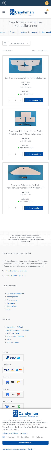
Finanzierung (12, 300)
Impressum (11, 303)
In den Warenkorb (34, 100)
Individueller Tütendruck (16, 336)
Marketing (39, 437)
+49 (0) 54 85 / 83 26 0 (15, 276)
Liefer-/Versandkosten (15, 293)
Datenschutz (11, 306)
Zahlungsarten (12, 297)
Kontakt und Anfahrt (15, 327)
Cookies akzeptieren (25, 443)
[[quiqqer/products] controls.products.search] (4, 3)
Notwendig (10, 437)
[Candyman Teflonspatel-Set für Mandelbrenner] (25, 65)
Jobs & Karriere (13, 343)
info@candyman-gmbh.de (16, 271)
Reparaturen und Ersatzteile (18, 330)
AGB (8, 309)
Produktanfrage (13, 333)
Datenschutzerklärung (10, 433)
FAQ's (9, 339)
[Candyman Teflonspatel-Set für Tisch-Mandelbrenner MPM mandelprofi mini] (25, 118)
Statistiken (25, 437)
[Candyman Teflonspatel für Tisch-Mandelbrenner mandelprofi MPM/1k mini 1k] (25, 172)
